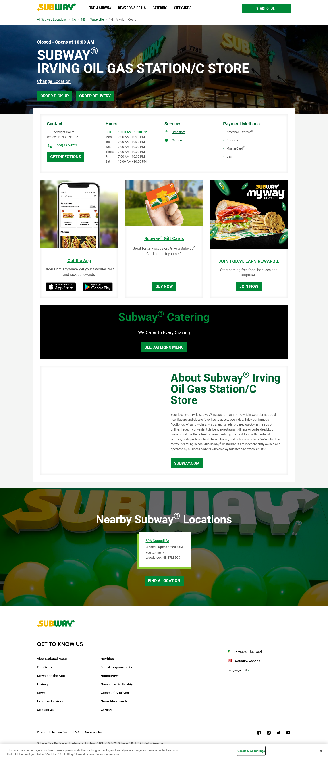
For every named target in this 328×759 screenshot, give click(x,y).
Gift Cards (182, 8)
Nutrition (107, 659)
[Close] (321, 751)
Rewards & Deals (132, 8)
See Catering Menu (164, 347)
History (42, 684)
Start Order (266, 8)
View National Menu (52, 659)
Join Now (248, 286)
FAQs (76, 732)
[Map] (100, 420)
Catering (160, 8)
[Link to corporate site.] (56, 638)
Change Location (54, 81)
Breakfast (178, 132)
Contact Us (45, 709)
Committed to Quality (117, 684)
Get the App (79, 260)
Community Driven (115, 692)
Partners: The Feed (248, 652)
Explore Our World (50, 701)
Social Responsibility (116, 667)
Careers (106, 709)
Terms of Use (60, 732)
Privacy (42, 732)
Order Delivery (95, 96)
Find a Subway (100, 8)
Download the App (51, 675)
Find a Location (164, 580)
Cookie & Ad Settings (251, 751)
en (237, 670)
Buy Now (164, 286)
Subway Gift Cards (164, 238)
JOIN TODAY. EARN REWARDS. (248, 261)
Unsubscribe (93, 732)
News (41, 692)
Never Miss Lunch (114, 701)
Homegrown (110, 675)
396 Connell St (157, 541)
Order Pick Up (54, 96)
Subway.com (187, 463)
